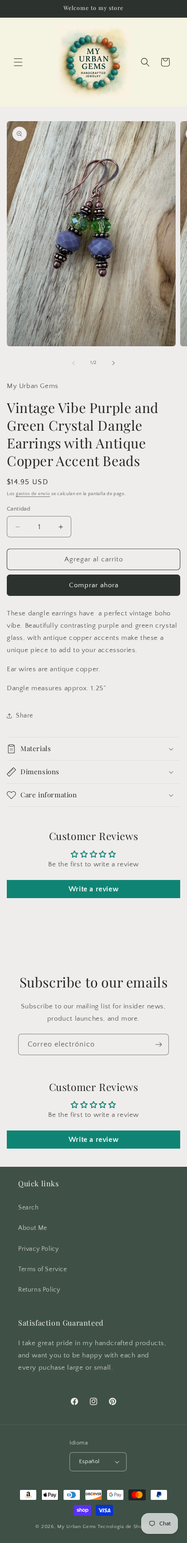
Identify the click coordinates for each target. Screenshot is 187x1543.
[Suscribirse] (158, 1044)
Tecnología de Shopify (125, 1526)
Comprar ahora (93, 585)
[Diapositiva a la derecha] (113, 363)
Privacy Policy (38, 1249)
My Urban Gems (76, 1526)
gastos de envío (33, 493)
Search (28, 1207)
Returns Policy (39, 1289)
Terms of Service (42, 1269)
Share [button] (24, 715)
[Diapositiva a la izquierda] (74, 363)
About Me (32, 1228)
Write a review (93, 889)
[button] (18, 62)
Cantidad (18, 509)
